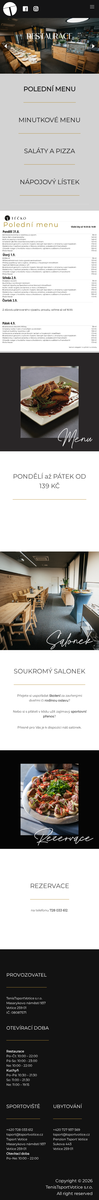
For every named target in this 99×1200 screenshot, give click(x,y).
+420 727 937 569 (66, 1130)
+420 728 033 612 (19, 1130)
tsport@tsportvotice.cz (24, 1134)
